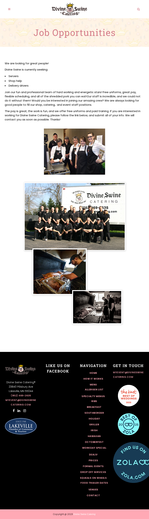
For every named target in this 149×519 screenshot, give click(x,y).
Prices (93, 460)
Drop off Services (93, 472)
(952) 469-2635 (21, 395)
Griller (94, 424)
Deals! (93, 454)
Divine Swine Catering (84, 514)
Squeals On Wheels (93, 478)
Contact (93, 495)
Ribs (94, 401)
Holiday (94, 418)
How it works (93, 379)
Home (93, 373)
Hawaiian (94, 436)
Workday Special (94, 448)
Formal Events (93, 466)
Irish (94, 430)
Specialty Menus (93, 396)
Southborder (94, 413)
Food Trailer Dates (94, 483)
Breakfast (94, 407)
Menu (93, 384)
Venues (93, 489)
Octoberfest (94, 442)
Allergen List (94, 389)
